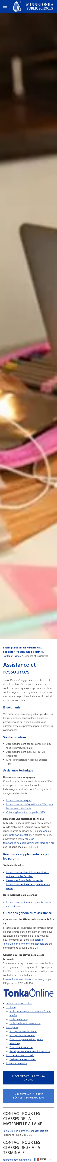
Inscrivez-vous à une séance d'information (28, 1095)
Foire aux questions (16, 1063)
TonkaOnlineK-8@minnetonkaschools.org (25, 1130)
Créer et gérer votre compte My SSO (25, 812)
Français (43, 1158)
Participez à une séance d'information (30, 1051)
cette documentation (20, 835)
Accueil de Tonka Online (19, 1003)
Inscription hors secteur (22, 1035)
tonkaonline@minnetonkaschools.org (23, 1159)
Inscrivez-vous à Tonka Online (28, 1077)
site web (43, 831)
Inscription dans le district (23, 1031)
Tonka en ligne (11, 656)
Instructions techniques (19, 800)
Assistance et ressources (23, 1059)
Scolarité (8, 652)
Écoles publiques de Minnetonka (29, 2)
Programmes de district (29, 652)
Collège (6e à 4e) (19, 1019)
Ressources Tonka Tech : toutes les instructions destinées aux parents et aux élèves (28, 884)
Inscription (12, 1027)
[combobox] (43, 1159)
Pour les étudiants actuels (20, 1055)
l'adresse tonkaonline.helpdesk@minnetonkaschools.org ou (28, 843)
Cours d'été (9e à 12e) (21, 1047)
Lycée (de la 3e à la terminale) (25, 1023)
